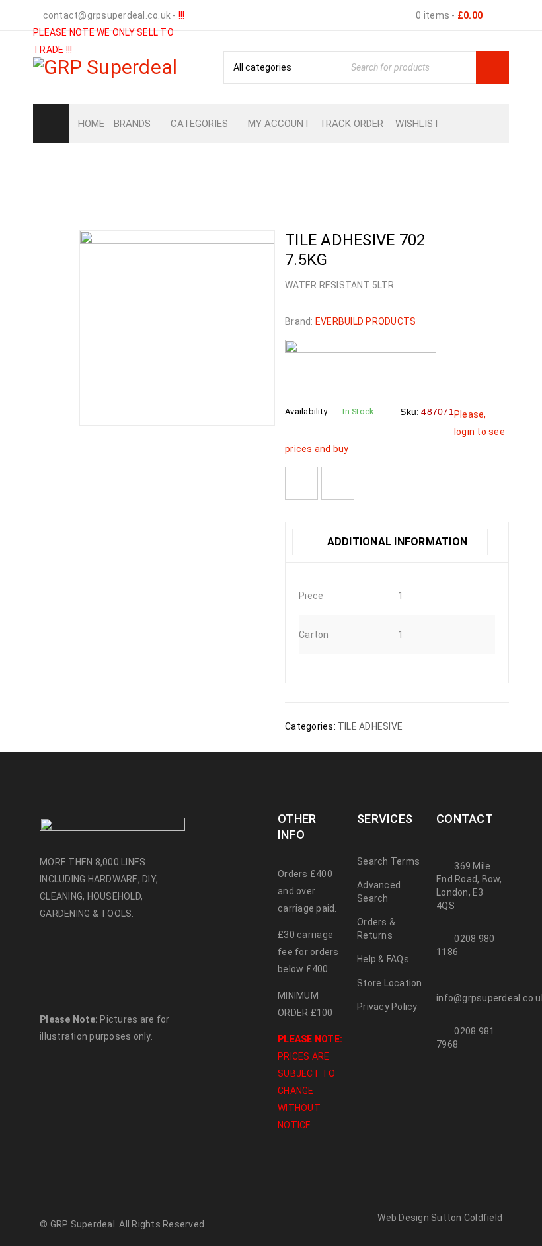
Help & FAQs (383, 959)
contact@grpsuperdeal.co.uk (105, 15)
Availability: (307, 411)
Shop (196, 166)
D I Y (239, 166)
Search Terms (388, 861)
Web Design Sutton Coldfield (439, 1217)
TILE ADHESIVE (309, 166)
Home (149, 166)
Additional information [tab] (395, 541)
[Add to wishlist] (301, 483)
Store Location (389, 983)
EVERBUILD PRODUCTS (365, 321)
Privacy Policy (387, 1006)
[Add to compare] (337, 483)
